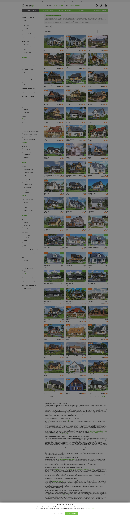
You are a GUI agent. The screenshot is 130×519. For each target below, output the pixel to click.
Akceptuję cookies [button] (72, 513)
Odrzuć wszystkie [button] (58, 513)
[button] (65, 516)
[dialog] (65, 259)
